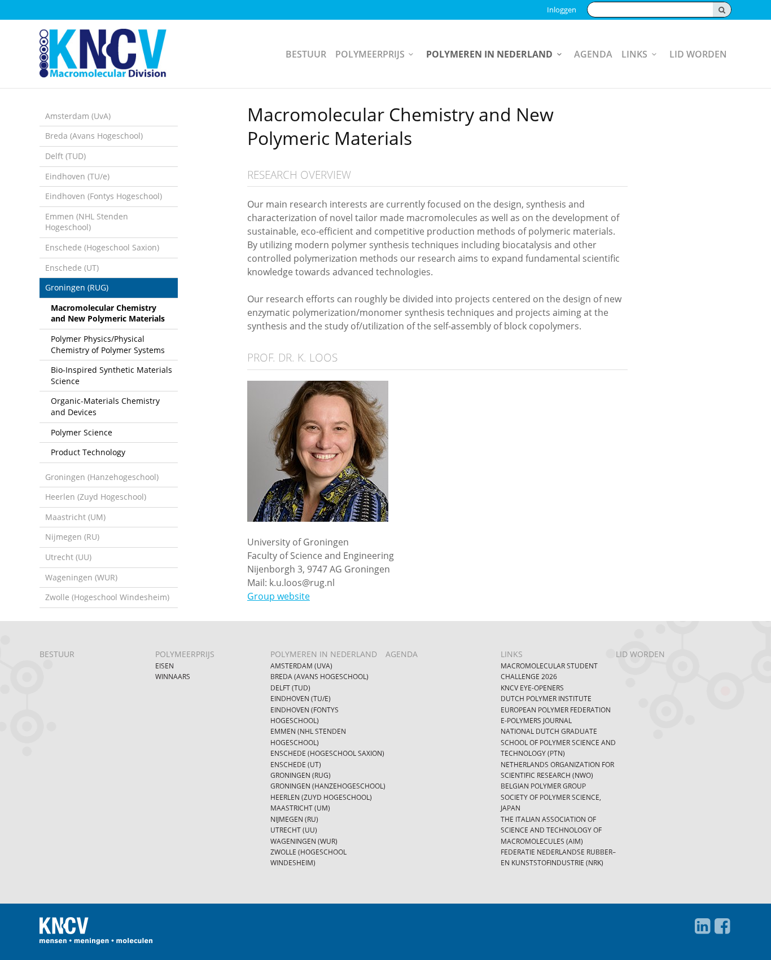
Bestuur (306, 54)
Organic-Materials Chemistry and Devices (105, 406)
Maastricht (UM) (75, 517)
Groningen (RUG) (76, 287)
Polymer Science (81, 432)
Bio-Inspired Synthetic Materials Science (111, 375)
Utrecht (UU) (68, 557)
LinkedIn (703, 926)
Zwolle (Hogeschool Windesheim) (107, 597)
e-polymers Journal (536, 720)
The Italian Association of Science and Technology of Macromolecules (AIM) (551, 830)
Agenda (593, 54)
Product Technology (88, 452)
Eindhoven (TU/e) (77, 176)
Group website (278, 596)
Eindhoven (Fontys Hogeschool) (103, 196)
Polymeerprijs (370, 54)
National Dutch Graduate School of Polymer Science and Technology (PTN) (558, 742)
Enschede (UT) (72, 267)
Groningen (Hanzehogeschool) (102, 477)
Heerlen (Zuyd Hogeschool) (95, 496)
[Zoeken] (722, 9)
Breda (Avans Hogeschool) (94, 135)
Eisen (164, 666)
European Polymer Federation (556, 710)
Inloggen (561, 10)
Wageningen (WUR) (81, 577)
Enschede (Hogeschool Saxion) (102, 247)
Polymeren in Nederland (489, 54)
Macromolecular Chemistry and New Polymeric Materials (108, 313)
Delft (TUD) (65, 156)
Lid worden (698, 54)
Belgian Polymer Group (543, 786)
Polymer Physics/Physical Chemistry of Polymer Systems (108, 344)
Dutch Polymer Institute (546, 698)
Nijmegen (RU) (72, 536)
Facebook (722, 926)
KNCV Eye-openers (532, 688)
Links (634, 54)
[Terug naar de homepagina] (112, 54)
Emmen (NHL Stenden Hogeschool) (86, 222)
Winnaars (172, 676)
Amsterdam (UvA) (78, 116)
